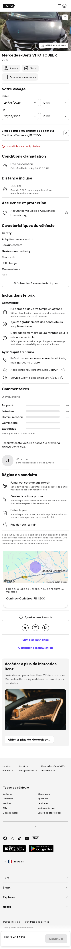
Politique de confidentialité (18, 927)
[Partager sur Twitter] (25, 628)
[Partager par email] (35, 628)
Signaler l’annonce (35, 639)
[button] (62, 6)
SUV (5, 808)
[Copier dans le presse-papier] (45, 628)
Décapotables (11, 813)
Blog (35, 838)
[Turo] (9, 6)
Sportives (43, 798)
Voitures (7, 794)
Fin (3, 109)
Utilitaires (8, 798)
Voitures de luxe (47, 808)
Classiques (44, 794)
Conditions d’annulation (35, 647)
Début (5, 96)
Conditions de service (37, 922)
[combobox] (66, 133)
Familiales (43, 803)
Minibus (7, 803)
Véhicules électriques (50, 813)
